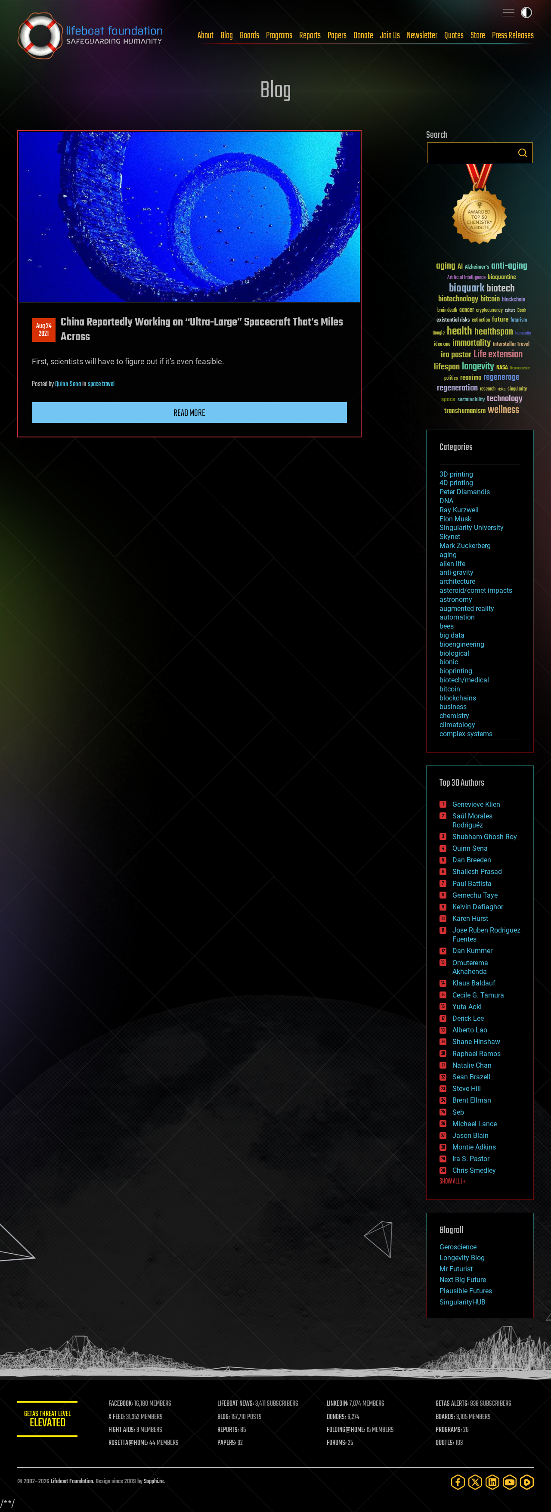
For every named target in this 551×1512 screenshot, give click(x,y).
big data (452, 635)
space (448, 399)
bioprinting (456, 671)
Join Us (390, 36)
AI (460, 267)
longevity (478, 366)
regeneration (457, 388)
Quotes (454, 36)
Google (439, 333)
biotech (500, 288)
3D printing (456, 474)
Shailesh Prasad (477, 872)
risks (501, 389)
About (206, 36)
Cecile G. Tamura (478, 995)
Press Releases (513, 36)
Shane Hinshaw (476, 1042)
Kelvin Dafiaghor (477, 907)
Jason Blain (470, 1135)
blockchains (458, 698)
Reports (310, 36)
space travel (101, 384)
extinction (481, 320)
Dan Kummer (472, 951)
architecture (457, 581)
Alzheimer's (477, 267)
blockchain (513, 300)
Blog (226, 36)
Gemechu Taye (475, 895)
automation (457, 617)
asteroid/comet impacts (476, 590)
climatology (457, 725)
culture (510, 310)
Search (522, 153)
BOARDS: (445, 1417)
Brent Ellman (471, 1100)
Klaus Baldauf (473, 983)
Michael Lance (474, 1124)
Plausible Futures (466, 1291)
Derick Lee (468, 1018)
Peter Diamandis (465, 492)
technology (505, 399)
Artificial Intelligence (466, 278)
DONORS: (336, 1417)
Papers (337, 36)
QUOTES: (445, 1443)
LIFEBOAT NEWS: (235, 1404)
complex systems (466, 734)
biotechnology (458, 299)
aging (445, 266)
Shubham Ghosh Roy (484, 837)
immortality (471, 343)
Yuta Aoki (467, 1007)
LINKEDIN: (337, 1404)
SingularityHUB (463, 1302)
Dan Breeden (471, 860)
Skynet (450, 537)
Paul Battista (472, 884)
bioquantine (502, 277)
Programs (279, 36)
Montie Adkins (474, 1147)
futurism (519, 321)
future (500, 320)
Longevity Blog (462, 1258)
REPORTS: (228, 1430)
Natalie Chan (472, 1065)
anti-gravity (457, 572)
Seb (458, 1112)
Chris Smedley (474, 1170)
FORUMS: (337, 1443)
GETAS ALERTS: (452, 1404)
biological (454, 653)
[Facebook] (458, 1482)
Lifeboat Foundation (72, 1482)
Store (478, 36)
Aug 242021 (44, 330)
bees (447, 626)
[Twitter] (475, 1482)
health (459, 331)
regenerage (501, 377)
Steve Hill (466, 1088)
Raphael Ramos (476, 1054)
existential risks (453, 320)
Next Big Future (463, 1280)
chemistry (454, 716)
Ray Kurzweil (459, 510)
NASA (502, 368)
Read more (189, 413)
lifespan (447, 367)
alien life (452, 564)
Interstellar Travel (511, 344)
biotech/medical (464, 680)
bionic (449, 662)
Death (521, 310)
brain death (447, 310)
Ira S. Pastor (470, 1159)
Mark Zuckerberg (465, 546)
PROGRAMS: (449, 1430)
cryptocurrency (489, 310)
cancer (466, 310)
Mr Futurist (456, 1269)
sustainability (471, 400)
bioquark (466, 288)
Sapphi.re (154, 1482)
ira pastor (456, 355)
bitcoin (490, 299)
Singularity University (472, 528)
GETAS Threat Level (47, 1420)
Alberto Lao (469, 1030)
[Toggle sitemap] (508, 12)
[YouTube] (510, 1482)
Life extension (498, 354)
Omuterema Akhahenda (470, 967)
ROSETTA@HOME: (128, 1443)
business (453, 707)
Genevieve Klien (476, 804)
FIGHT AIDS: (121, 1430)
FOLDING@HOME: (346, 1430)
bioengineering (462, 644)
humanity (523, 333)
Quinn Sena (68, 384)
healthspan (493, 332)
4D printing (456, 483)
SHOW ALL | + (453, 1181)
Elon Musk (455, 519)
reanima (470, 378)
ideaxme (442, 345)
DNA (446, 501)
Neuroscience (520, 368)
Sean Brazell (471, 1077)
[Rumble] (527, 1482)
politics (451, 378)
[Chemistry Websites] (480, 206)
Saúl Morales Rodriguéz (472, 820)
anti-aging (509, 266)
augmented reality (467, 608)
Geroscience (458, 1247)
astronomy (456, 599)
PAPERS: (226, 1443)
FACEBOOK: (120, 1404)
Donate (363, 36)
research (487, 389)
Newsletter (422, 36)
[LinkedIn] (492, 1482)
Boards (249, 36)
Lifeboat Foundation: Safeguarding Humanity (90, 35)
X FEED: (116, 1417)
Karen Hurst (470, 918)
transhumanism (465, 411)
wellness (503, 410)
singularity (517, 389)
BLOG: (223, 1417)
